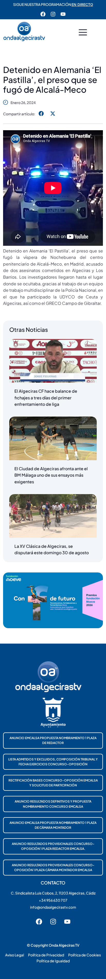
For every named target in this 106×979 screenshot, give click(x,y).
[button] (83, 33)
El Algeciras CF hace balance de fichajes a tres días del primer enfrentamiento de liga (45, 397)
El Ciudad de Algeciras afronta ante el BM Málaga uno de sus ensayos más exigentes (51, 475)
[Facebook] (43, 14)
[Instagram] (53, 14)
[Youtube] (63, 14)
